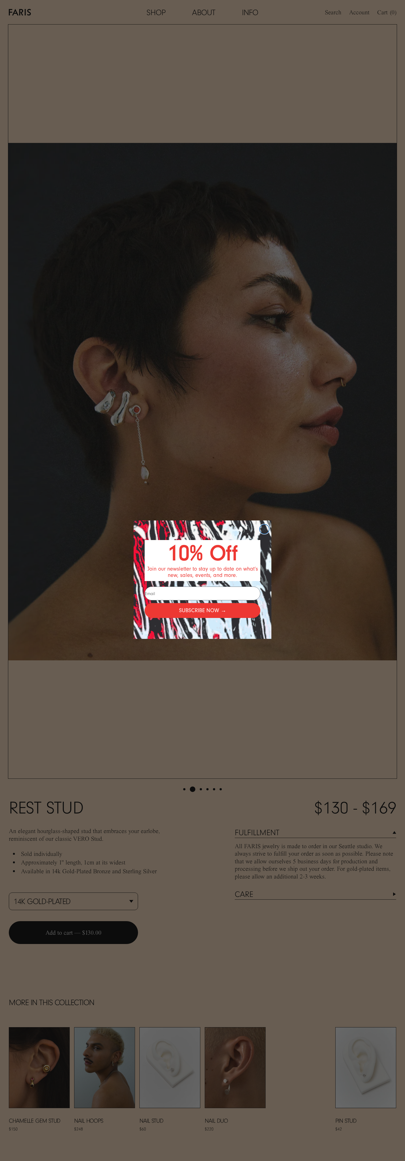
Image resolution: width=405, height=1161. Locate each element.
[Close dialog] (264, 529)
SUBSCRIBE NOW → (202, 610)
